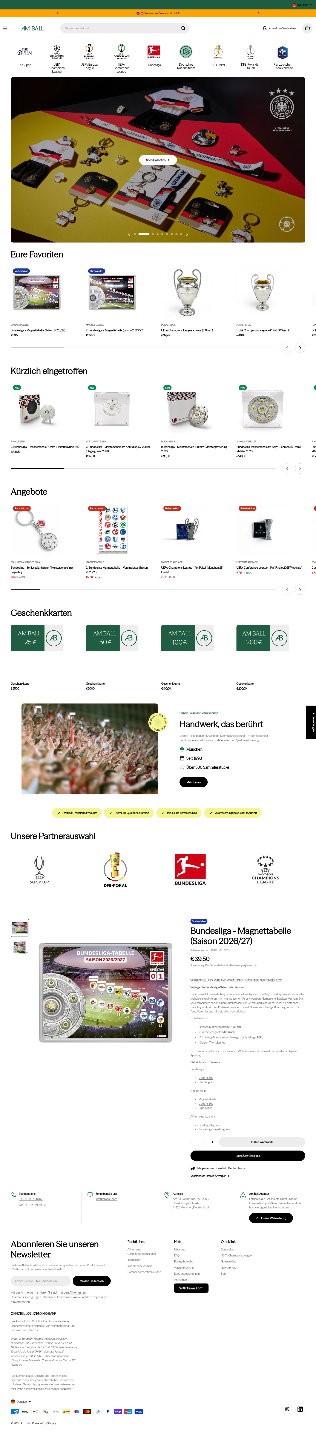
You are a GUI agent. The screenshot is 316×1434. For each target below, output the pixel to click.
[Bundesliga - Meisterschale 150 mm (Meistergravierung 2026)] (187, 409)
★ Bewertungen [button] (314, 722)
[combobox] (124, 28)
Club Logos (205, 1082)
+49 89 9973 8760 (31, 1199)
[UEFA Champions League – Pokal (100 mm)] (262, 292)
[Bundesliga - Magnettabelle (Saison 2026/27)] (37, 292)
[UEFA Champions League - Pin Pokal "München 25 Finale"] (187, 530)
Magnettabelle (20, 325)
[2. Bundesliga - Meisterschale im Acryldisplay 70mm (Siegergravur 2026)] (112, 409)
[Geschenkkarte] (37, 638)
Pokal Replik (168, 325)
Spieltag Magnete (209, 1125)
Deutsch (303, 4)
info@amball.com (106, 1199)
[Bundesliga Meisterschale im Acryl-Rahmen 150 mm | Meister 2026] (262, 409)
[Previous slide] (129, 234)
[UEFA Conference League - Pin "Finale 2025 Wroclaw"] (262, 530)
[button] (57, 13)
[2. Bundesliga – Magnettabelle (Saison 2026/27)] (112, 292)
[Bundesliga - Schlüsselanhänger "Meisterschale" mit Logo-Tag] (37, 530)
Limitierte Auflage (172, 562)
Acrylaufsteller (96, 441)
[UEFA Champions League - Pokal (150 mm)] (187, 292)
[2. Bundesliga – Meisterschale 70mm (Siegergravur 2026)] (37, 409)
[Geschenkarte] (262, 638)
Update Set (206, 1077)
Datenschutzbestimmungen (61, 1297)
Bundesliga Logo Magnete (214, 1129)
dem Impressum (96, 1297)
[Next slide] (186, 234)
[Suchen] (183, 28)
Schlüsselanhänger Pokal (26, 562)
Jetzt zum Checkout (248, 1155)
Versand (214, 965)
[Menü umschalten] (4, 28)
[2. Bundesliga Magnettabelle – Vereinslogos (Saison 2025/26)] (112, 530)
